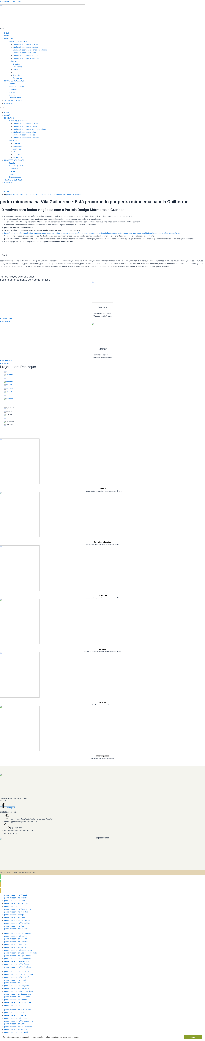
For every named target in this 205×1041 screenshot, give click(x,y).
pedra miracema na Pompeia (15, 1018)
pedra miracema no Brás (14, 926)
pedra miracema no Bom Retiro (16, 912)
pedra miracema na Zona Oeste (17, 997)
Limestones (17, 67)
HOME (6, 33)
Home (6, 192)
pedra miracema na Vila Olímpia (17, 971)
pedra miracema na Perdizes (15, 936)
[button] (102, 28)
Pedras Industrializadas (18, 41)
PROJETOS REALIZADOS (14, 81)
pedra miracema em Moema (15, 939)
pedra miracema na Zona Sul (15, 983)
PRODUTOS (9, 39)
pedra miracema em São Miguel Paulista (20, 953)
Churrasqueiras (15, 98)
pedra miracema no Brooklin (15, 1000)
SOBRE (7, 36)
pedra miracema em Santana (15, 1024)
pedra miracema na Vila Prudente (17, 967)
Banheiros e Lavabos (17, 86)
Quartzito (16, 75)
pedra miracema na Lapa (14, 915)
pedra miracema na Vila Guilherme (18, 1027)
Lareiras (12, 92)
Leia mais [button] (75, 1037)
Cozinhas (102, 488)
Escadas (12, 95)
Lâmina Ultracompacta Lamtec (25, 47)
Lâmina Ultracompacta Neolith (25, 55)
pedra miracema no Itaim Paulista (17, 1010)
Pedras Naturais (15, 61)
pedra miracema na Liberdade (16, 961)
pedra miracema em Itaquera (16, 947)
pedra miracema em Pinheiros (16, 942)
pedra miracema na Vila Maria (16, 929)
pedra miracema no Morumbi (16, 1032)
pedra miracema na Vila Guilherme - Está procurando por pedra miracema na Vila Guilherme (43, 194)
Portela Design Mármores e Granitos (24, 872)
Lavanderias (13, 89)
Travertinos (17, 78)
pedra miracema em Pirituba (15, 1029)
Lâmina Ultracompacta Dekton (25, 44)
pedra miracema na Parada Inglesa (18, 950)
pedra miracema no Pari (14, 1012)
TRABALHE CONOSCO (13, 100)
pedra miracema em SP (13, 1005)
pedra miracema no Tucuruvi (15, 900)
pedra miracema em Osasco (15, 917)
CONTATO (8, 103)
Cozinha (12, 84)
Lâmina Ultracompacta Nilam (24, 53)
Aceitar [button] (193, 1037)
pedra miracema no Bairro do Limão (18, 974)
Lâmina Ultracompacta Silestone (26, 58)
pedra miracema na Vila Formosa (17, 1002)
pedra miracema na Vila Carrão (16, 964)
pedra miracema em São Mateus (17, 920)
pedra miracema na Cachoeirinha (17, 909)
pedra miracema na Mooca (15, 944)
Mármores (17, 69)
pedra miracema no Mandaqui (16, 1015)
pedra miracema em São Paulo (16, 903)
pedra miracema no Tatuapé (15, 895)
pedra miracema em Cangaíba (16, 985)
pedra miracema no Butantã (15, 898)
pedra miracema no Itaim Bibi (16, 906)
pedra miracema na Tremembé (16, 977)
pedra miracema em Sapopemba (17, 994)
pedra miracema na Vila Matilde (17, 923)
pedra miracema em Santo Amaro (17, 933)
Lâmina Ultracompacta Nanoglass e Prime (30, 50)
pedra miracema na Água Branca (17, 956)
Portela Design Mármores (10, 1)
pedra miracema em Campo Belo (17, 958)
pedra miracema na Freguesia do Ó (18, 991)
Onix (14, 72)
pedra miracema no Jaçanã (15, 980)
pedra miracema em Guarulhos (16, 988)
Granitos (16, 64)
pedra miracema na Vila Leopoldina (18, 1021)
